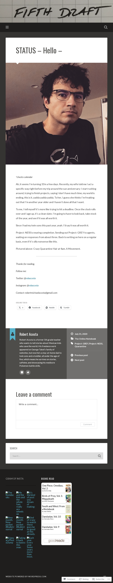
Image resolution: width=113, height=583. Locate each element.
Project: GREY (81, 343)
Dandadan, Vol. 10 (51, 516)
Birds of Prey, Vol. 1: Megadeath (52, 497)
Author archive (21, 372)
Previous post (81, 355)
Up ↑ (105, 576)
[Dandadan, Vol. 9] (68, 532)
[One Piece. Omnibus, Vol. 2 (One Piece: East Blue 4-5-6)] (68, 491)
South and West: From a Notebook (53, 508)
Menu (7, 27)
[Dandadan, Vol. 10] (68, 522)
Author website (27, 372)
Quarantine (80, 346)
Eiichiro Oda (47, 491)
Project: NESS (96, 343)
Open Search (105, 27)
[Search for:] (56, 455)
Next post (79, 360)
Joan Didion (47, 511)
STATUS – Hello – (39, 50)
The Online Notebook (85, 338)
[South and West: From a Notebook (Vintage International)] (68, 512)
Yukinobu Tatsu (48, 519)
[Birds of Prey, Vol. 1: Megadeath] (68, 501)
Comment (87, 424)
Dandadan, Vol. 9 (50, 526)
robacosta (31, 278)
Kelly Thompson (49, 501)
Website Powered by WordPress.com (26, 576)
